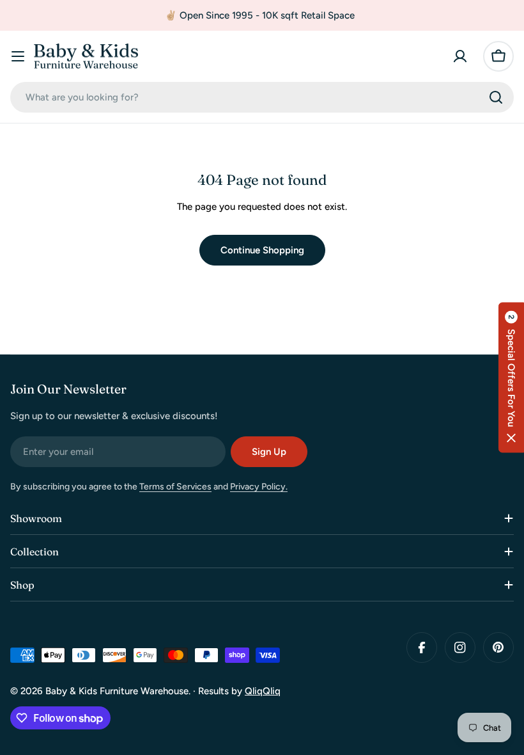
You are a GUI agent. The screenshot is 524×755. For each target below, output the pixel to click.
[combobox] (262, 97)
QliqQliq (263, 691)
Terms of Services (175, 486)
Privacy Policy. (259, 486)
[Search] (496, 97)
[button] (511, 378)
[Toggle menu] (18, 56)
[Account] (460, 56)
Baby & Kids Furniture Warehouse (117, 691)
